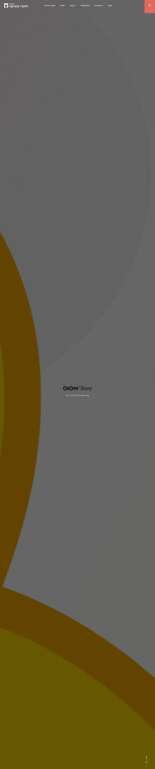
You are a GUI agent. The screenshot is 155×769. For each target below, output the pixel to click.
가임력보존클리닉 (85, 6)
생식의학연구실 (98, 6)
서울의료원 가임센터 (49, 6)
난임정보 (110, 6)
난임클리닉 (72, 6)
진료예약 (62, 6)
